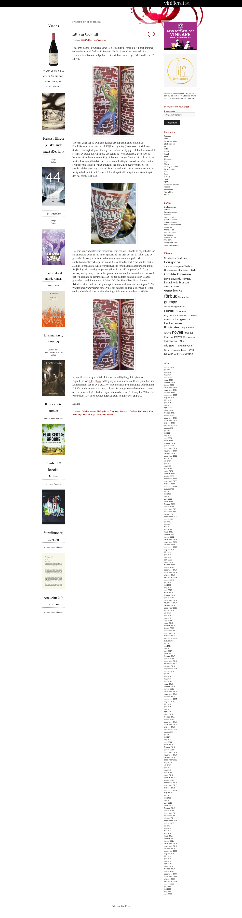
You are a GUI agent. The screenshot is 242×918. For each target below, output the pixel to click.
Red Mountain (170, 341)
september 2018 (170, 608)
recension (191, 337)
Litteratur (167, 159)
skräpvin (170, 345)
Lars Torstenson (100, 40)
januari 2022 (169, 506)
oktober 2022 (169, 484)
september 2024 (170, 425)
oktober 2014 (169, 727)
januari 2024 (169, 446)
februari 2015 (169, 717)
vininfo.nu (168, 227)
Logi (165, 161)
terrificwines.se (170, 207)
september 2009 (170, 881)
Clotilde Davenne (177, 274)
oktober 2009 (169, 879)
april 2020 (168, 560)
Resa (166, 172)
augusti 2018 (169, 610)
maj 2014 (167, 740)
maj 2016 (167, 679)
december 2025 (170, 387)
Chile (193, 270)
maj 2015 (167, 709)
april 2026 (168, 377)
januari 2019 (169, 598)
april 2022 (168, 499)
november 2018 (170, 603)
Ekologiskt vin (103, 411)
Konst (166, 154)
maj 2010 (167, 861)
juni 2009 (167, 889)
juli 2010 (167, 856)
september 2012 (170, 790)
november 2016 (170, 664)
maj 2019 (167, 588)
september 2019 (170, 577)
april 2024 (168, 438)
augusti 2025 (169, 398)
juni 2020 (167, 555)
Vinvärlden (168, 192)
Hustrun (171, 311)
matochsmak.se (170, 217)
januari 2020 (169, 567)
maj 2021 (167, 527)
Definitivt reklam (89, 411)
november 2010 (170, 846)
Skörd (181, 345)
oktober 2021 (169, 514)
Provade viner (169, 169)
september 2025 (170, 395)
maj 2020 (167, 557)
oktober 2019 (169, 575)
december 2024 (170, 418)
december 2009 (170, 874)
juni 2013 (167, 768)
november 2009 (170, 876)
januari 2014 (169, 750)
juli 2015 (167, 704)
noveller (188, 332)
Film (165, 146)
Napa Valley (187, 327)
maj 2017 (167, 648)
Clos (91, 381)
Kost (166, 157)
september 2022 (170, 486)
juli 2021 (167, 522)
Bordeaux (181, 258)
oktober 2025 (169, 393)
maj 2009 (167, 892)
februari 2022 (169, 504)
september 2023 (170, 456)
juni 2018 (167, 615)
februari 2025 (169, 413)
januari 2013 (169, 780)
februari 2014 (169, 747)
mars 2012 (168, 805)
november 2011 (170, 816)
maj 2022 (167, 496)
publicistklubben (170, 220)
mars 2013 (168, 775)
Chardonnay (184, 270)
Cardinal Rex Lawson (139, 411)
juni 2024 (167, 433)
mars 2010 (168, 866)
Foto (166, 149)
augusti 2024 (169, 428)
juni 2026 (167, 372)
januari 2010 (169, 871)
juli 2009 (167, 887)
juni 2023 (167, 464)
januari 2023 (169, 476)
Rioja (180, 340)
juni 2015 (167, 707)
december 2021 (170, 509)
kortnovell (192, 315)
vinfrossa (179, 354)
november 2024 (170, 420)
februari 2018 (169, 626)
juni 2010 (167, 859)
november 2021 (170, 512)
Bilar (166, 139)
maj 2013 (167, 770)
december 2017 (170, 631)
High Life (95, 414)
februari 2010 (169, 869)
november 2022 (170, 481)
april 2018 (168, 621)
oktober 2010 (169, 849)
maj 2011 (167, 831)
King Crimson (170, 315)
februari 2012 (169, 808)
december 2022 (170, 479)
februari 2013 (169, 778)
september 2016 (170, 669)
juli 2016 (167, 674)
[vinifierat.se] (177, 3)
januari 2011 (169, 841)
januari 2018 (169, 628)
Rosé (166, 174)
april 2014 (168, 742)
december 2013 (170, 752)
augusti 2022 (169, 489)
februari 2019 (169, 595)
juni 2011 (167, 828)
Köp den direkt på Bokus (53, 419)
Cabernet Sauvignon (173, 266)
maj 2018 (167, 618)
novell (177, 332)
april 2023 (168, 468)
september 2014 (170, 730)
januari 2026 (169, 385)
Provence (179, 336)
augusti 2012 (169, 793)
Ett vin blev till (85, 34)
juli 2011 (167, 826)
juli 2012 (167, 795)
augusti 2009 (169, 884)
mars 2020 (168, 562)
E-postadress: (169, 111)
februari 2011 (169, 838)
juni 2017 (167, 646)
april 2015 (168, 712)
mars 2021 (168, 532)
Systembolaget (178, 350)
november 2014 (170, 724)
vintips (189, 354)
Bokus (53, 162)
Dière (98, 381)
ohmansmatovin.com (172, 225)
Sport (166, 179)
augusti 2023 (169, 458)
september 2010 (170, 851)
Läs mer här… (53, 350)
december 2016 (170, 661)
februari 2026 (169, 382)
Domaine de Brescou (176, 282)
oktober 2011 (169, 818)
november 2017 (170, 633)
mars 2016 (168, 684)
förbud (171, 296)
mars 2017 (168, 653)
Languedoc (183, 319)
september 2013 (170, 760)
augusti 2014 (169, 732)
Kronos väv (169, 320)
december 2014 (170, 722)
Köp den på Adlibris (53, 484)
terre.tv (167, 210)
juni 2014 (167, 737)
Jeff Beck (182, 312)
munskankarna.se (171, 245)
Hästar (167, 151)
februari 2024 (169, 443)
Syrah (167, 350)
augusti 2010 (169, 854)
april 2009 (168, 894)
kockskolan (182, 315)
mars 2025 (168, 410)
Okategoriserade (171, 167)
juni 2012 (167, 798)
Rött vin (167, 177)
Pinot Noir (169, 337)
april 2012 (168, 803)
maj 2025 (167, 405)
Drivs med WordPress (121, 906)
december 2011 (170, 813)
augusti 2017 (169, 641)
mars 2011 (168, 836)
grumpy (170, 302)
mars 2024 (168, 441)
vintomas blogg (170, 232)
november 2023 (170, 451)
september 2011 (170, 821)
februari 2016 (169, 686)
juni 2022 (167, 494)
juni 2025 (167, 403)
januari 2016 (169, 689)
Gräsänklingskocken (174, 306)
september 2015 (170, 699)
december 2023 (170, 448)
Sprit (166, 182)
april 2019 (168, 590)
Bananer (167, 136)
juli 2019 (167, 583)
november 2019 (170, 572)
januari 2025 (169, 415)
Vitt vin (166, 194)
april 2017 (168, 651)
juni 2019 (167, 585)
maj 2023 (167, 466)
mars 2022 (168, 502)
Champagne (170, 270)
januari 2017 (169, 659)
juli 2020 (167, 552)
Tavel (190, 349)
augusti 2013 (169, 762)
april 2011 (168, 833)
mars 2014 (168, 745)
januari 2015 (169, 719)
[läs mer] (191, 98)
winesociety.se (170, 237)
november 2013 (170, 755)
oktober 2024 (169, 423)
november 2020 (170, 542)
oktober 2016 (169, 666)
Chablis (187, 266)
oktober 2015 (169, 697)
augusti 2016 (169, 671)
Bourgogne (172, 262)
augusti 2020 (169, 550)
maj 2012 (167, 800)
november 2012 (170, 785)
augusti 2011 (169, 823)
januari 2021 (169, 537)
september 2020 (170, 547)
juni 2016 (167, 676)
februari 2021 (169, 534)
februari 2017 (169, 656)
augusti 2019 (169, 580)
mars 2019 (168, 593)
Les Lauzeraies (173, 323)
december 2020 (170, 539)
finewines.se (169, 230)
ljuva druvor (169, 235)
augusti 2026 (169, 367)
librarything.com (170, 212)
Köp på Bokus (53, 286)
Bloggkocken (170, 258)
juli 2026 (167, 370)
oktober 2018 (169, 605)
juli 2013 (167, 765)
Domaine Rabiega (172, 286)
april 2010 (168, 864)
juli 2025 (167, 400)
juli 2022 (167, 491)
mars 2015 (168, 714)
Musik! (76, 403)
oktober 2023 (169, 453)
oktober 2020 (169, 544)
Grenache (183, 297)
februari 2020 (169, 565)
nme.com (168, 240)
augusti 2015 (169, 702)
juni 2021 (167, 524)
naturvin (167, 333)
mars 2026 (168, 380)
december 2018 (170, 600)
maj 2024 (167, 436)
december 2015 (170, 691)
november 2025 (170, 390)
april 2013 (168, 772)
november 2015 (170, 694)
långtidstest (172, 327)
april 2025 (168, 408)
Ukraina (168, 353)
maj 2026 (167, 375)
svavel (188, 345)
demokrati (184, 278)
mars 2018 (168, 623)
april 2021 (168, 529)
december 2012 (170, 783)
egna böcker (174, 290)
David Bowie (171, 278)
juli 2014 (167, 735)
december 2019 (170, 570)
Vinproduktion (116, 411)
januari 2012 (169, 811)
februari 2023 (169, 474)
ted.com (167, 215)
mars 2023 (168, 471)
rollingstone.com (170, 242)
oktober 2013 (169, 757)
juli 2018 (167, 613)
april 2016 (168, 681)
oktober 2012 (169, 788)
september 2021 (170, 517)
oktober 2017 (169, 636)
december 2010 (170, 843)
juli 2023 (167, 461)
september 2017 (170, 638)
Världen (167, 187)
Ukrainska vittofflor (171, 184)
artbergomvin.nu (170, 222)
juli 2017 (167, 643)
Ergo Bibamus (84, 414)
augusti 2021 (169, 519)
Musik (166, 164)
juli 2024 (167, 431)
